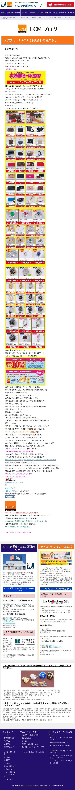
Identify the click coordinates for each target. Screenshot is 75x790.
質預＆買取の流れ (13, 13)
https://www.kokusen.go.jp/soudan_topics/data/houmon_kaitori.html (30, 460)
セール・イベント (52, 17)
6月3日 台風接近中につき (30, 744)
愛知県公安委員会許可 (47, 645)
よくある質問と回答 (59, 13)
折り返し (24, 741)
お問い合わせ (8, 769)
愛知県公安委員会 (8, 618)
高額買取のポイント (44, 13)
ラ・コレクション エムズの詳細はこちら (56, 589)
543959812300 (55, 647)
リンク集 (7, 763)
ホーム (3, 13)
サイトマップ (8, 779)
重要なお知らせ (26, 738)
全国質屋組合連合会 (9, 623)
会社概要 (7, 760)
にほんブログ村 (10, 488)
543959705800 (8, 622)
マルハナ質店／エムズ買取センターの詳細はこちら (19, 589)
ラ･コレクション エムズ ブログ (38, 17)
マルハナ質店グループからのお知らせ (9, 774)
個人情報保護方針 (9, 766)
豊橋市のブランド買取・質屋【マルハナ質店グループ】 (14, 17)
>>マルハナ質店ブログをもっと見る (33, 752)
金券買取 (33, 13)
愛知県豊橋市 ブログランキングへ (14, 482)
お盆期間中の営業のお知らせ (31, 735)
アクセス (71, 13)
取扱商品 (24, 13)
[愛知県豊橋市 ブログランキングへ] (10, 480)
